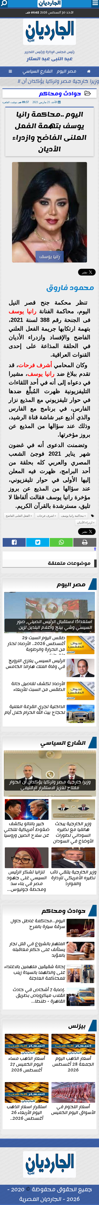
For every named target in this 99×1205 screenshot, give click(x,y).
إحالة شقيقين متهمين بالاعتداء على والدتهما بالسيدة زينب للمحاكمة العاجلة (34, 973)
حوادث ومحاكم (60, 94)
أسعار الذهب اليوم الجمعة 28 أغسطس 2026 (73, 1064)
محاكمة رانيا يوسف (72, 515)
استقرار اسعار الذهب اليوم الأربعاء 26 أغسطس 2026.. (27, 1112)
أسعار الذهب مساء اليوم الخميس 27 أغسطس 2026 (26, 1064)
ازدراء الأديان (84, 522)
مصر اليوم (71, 584)
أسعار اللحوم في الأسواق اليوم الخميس (73, 1109)
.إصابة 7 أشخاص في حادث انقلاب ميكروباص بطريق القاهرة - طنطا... (39, 996)
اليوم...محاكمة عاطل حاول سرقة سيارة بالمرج (38, 924)
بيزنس (77, 1026)
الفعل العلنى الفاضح (18, 515)
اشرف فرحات (45, 515)
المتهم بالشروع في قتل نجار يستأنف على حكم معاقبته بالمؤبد (37, 950)
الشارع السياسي (63, 743)
